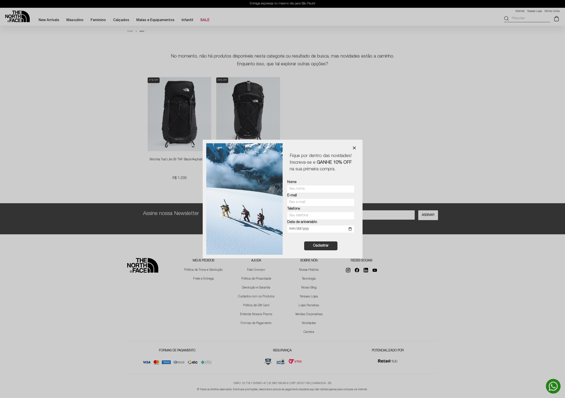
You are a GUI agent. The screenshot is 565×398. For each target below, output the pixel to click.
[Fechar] (354, 148)
